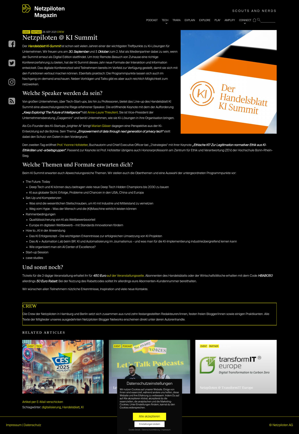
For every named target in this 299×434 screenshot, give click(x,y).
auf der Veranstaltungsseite (125, 275)
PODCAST (152, 20)
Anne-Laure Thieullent (103, 112)
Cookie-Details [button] (135, 430)
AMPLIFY (230, 20)
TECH (165, 20)
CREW (60, 32)
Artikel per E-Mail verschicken (42, 402)
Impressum (14, 425)
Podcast (127, 346)
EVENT (26, 32)
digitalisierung (51, 407)
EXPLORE (204, 20)
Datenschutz (32, 425)
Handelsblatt (71, 407)
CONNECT (245, 20)
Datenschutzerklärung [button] (151, 430)
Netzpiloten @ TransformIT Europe (226, 388)
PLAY (217, 20)
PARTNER (36, 32)
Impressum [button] (165, 430)
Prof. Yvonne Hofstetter (72, 145)
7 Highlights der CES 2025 (46, 388)
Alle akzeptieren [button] (149, 416)
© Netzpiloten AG (281, 425)
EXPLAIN (190, 20)
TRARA (176, 20)
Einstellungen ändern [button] (149, 424)
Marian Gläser (101, 126)
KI (82, 407)
